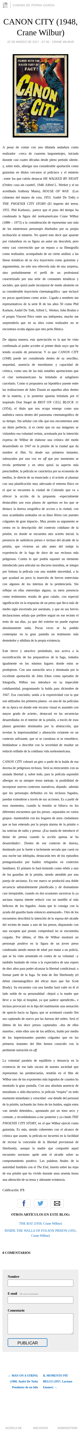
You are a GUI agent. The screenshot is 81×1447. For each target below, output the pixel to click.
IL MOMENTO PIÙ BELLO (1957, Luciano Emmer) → (57, 1381)
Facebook (24, 1203)
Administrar (67, 1428)
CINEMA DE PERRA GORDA (34, 5)
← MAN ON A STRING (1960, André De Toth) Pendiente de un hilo (23, 1381)
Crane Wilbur (63, 41)
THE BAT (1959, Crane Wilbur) (40, 1223)
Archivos (40, 1428)
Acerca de (13, 1428)
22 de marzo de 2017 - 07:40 (28, 41)
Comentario (16, 1310)
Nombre (13, 1276)
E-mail (23, 1293)
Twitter (40, 1203)
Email (57, 1203)
